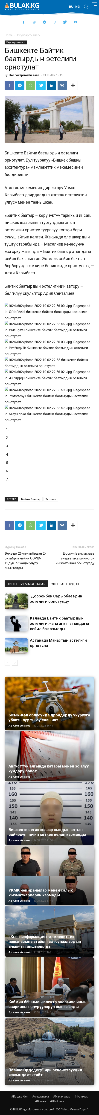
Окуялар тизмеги (29, 35)
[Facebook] (24, 22)
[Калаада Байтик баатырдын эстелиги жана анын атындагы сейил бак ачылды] (16, 623)
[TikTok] (55, 22)
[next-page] (15, 663)
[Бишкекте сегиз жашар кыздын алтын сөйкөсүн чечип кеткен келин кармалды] (49, 813)
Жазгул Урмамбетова (24, 75)
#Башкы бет (19, 1096)
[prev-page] (7, 663)
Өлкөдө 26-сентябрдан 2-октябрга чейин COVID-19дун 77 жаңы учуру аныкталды (25, 560)
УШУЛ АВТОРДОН (65, 584)
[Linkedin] (51, 85)
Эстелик (51, 499)
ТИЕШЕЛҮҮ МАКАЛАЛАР (26, 584)
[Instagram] (34, 22)
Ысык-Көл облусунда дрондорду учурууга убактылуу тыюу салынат (49, 717)
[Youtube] (75, 22)
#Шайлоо (57, 1101)
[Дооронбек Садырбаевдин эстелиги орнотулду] (16, 601)
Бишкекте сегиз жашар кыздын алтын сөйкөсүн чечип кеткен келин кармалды (47, 832)
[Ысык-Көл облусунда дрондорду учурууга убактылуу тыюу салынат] (49, 703)
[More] (73, 85)
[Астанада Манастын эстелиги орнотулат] (16, 646)
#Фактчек (81, 1096)
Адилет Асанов (19, 725)
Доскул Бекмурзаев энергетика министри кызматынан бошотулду (75, 558)
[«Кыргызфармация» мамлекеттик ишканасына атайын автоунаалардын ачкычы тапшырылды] (49, 931)
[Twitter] (65, 22)
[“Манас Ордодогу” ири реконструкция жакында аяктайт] (49, 1051)
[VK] (62, 85)
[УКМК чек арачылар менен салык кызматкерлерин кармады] (49, 875)
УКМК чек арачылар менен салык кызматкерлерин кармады (41, 892)
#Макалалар (61, 1096)
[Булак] (22, 6)
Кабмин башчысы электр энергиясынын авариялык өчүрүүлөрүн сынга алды (48, 1004)
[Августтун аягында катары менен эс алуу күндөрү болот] (49, 756)
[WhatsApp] (30, 85)
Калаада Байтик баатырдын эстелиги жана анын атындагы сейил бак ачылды (59, 623)
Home (9, 35)
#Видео (40, 1101)
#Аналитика (40, 1096)
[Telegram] (44, 22)
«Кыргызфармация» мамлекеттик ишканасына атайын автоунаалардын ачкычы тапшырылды (45, 941)
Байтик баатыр (31, 499)
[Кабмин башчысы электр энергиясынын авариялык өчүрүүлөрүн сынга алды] (49, 987)
